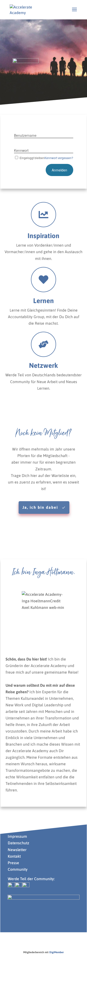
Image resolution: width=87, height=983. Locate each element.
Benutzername (25, 135)
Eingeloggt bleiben (32, 158)
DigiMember (56, 952)
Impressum (17, 836)
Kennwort (21, 150)
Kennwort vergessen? (58, 158)
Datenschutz (18, 843)
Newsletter (17, 849)
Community (18, 869)
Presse (14, 863)
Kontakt (14, 856)
